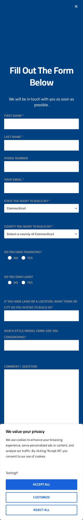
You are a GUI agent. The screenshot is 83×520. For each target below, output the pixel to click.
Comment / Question (20, 366)
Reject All (41, 510)
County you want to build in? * (28, 226)
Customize (41, 497)
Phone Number (16, 158)
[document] (41, 260)
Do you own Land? (18, 280)
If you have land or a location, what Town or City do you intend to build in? (40, 304)
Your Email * (14, 180)
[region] (41, 472)
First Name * (14, 116)
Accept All (41, 484)
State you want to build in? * (27, 201)
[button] (76, 6)
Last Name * (13, 137)
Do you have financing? (23, 255)
